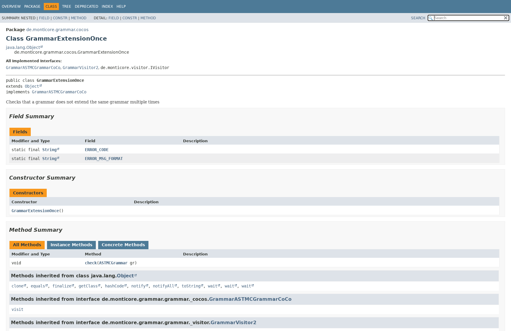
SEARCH (418, 18)
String (49, 149)
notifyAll (163, 286)
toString (191, 286)
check (91, 262)
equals (38, 286)
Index (107, 6)
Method (78, 18)
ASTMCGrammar (113, 262)
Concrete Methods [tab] (123, 244)
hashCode (114, 286)
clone (17, 286)
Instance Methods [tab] (71, 244)
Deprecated (86, 6)
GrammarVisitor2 (80, 67)
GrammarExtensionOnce (35, 210)
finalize (61, 286)
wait (212, 286)
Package (32, 6)
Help (121, 6)
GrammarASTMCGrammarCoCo (33, 67)
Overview (11, 6)
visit (17, 309)
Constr (60, 18)
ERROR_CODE (97, 149)
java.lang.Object (23, 47)
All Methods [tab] (27, 244)
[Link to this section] (58, 116)
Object (32, 86)
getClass (88, 286)
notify (138, 286)
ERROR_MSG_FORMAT (104, 158)
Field (44, 18)
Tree (66, 6)
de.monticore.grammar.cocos (57, 29)
